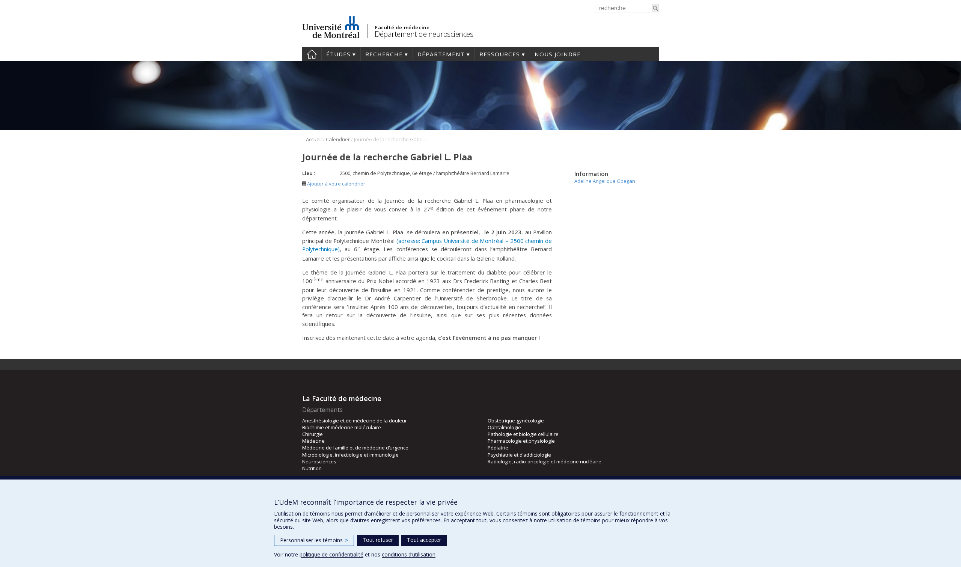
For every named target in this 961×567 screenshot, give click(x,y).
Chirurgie (312, 434)
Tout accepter (424, 539)
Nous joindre (558, 54)
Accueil (312, 54)
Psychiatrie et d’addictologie (519, 454)
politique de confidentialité (331, 554)
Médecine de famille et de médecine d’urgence (355, 447)
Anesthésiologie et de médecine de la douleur (354, 420)
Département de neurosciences (424, 34)
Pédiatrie (498, 447)
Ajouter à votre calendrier (335, 183)
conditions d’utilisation (408, 554)
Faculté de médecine (402, 27)
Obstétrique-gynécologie (516, 420)
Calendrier (338, 139)
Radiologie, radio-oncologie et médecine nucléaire (544, 461)
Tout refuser (378, 539)
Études (338, 54)
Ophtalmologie (504, 427)
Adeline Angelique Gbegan (604, 181)
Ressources (499, 54)
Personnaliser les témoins (314, 540)
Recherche (384, 54)
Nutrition (312, 468)
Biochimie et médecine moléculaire (341, 427)
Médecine (313, 440)
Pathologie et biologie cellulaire (523, 434)
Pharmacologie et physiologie (521, 440)
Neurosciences (319, 461)
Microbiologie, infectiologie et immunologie (350, 454)
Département (441, 54)
